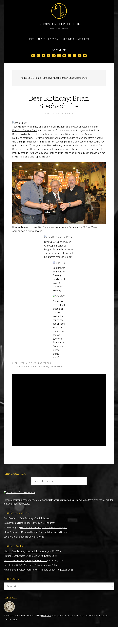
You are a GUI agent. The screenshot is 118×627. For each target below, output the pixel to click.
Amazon (98, 500)
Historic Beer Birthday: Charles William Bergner (43, 527)
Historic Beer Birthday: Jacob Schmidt (49, 532)
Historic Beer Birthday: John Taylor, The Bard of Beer (30, 569)
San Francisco (57, 367)
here (15, 619)
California (32, 367)
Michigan (43, 367)
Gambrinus (9, 523)
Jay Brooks (9, 536)
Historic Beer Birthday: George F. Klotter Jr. (25, 560)
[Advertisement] (59, 410)
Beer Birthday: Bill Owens (31, 536)
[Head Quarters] (9, 611)
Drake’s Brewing (34, 138)
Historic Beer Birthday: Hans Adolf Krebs (24, 551)
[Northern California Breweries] (19, 492)
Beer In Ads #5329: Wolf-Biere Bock (22, 565)
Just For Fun (44, 363)
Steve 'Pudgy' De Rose (15, 532)
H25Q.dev (46, 615)
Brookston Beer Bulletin (59, 24)
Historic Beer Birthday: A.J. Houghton (36, 523)
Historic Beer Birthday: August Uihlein (22, 556)
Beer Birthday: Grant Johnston (35, 518)
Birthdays (31, 363)
